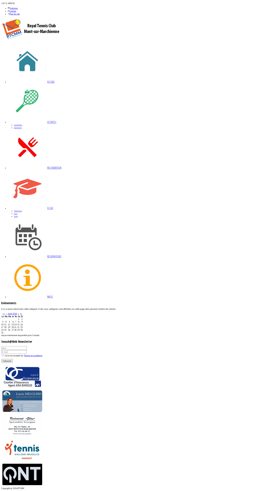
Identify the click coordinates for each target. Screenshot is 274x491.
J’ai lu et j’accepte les (23, 355)
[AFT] (22, 461)
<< (4, 313)
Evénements (18, 127)
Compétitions (18, 125)
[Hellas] (22, 436)
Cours (15, 213)
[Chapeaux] (22, 388)
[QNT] (22, 485)
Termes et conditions (33, 355)
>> (21, 313)
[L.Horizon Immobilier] (22, 412)
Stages (16, 216)
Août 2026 (12, 313)
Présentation (18, 211)
